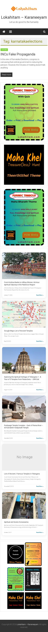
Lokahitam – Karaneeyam (24, 17)
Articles (4, 50)
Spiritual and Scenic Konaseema (16, 522)
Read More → (40, 295)
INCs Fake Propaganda (18, 54)
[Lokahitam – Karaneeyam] (4, 31)
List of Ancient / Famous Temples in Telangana (22, 474)
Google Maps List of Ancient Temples (18, 331)
